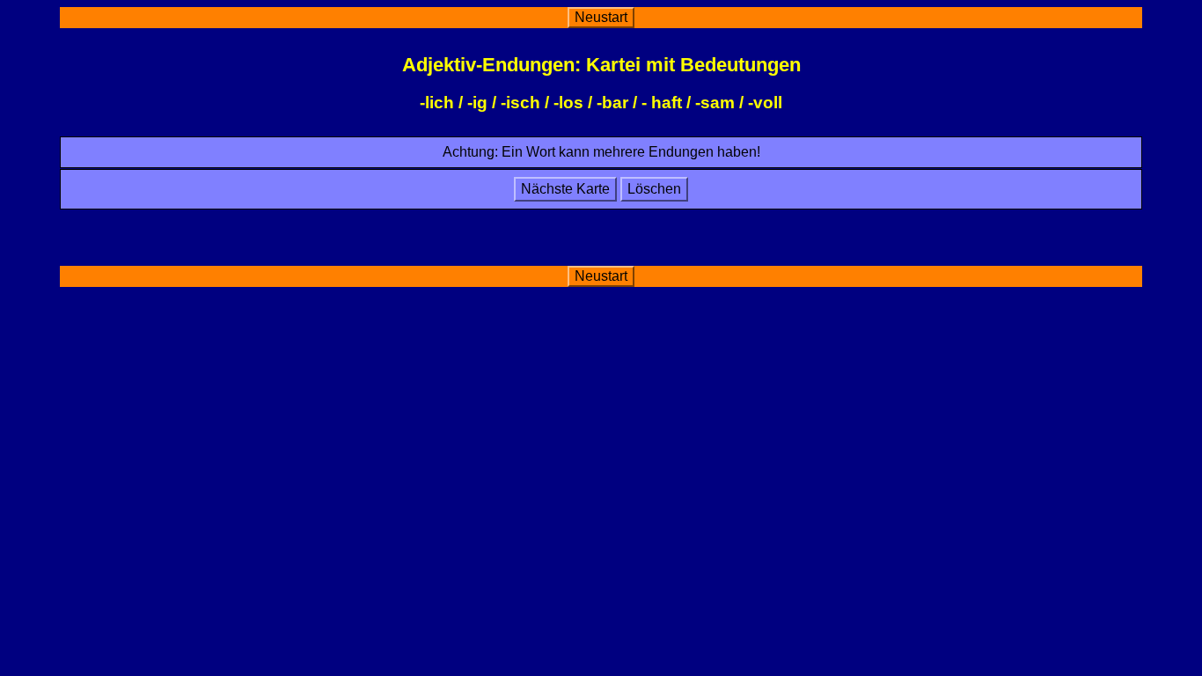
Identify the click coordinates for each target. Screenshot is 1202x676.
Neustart (601, 17)
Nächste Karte (565, 188)
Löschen (654, 188)
